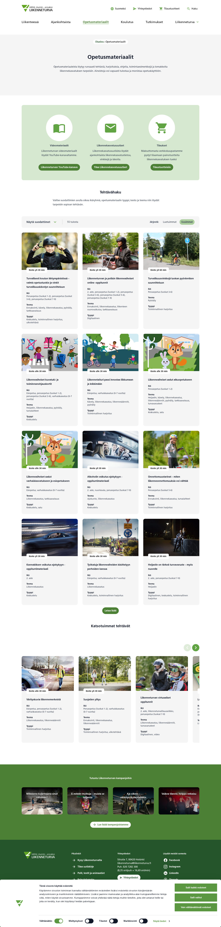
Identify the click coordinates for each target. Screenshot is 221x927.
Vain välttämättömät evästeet (196, 907)
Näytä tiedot (159, 921)
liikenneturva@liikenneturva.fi (134, 863)
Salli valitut (196, 897)
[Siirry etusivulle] (37, 8)
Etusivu (99, 41)
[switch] (89, 921)
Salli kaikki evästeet (196, 887)
